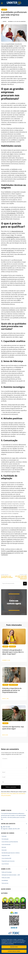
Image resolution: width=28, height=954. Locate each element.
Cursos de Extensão (6, 844)
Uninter (4, 21)
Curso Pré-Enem (5, 864)
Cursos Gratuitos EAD (6, 858)
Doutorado (4, 850)
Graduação (12, 646)
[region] (14, 944)
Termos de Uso (5, 883)
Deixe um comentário (21, 21)
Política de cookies (6, 877)
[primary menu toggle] (2, 3)
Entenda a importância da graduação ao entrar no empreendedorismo (12, 690)
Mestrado (4, 847)
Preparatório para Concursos (8, 861)
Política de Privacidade (7, 872)
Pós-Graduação (5, 839)
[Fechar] (26, 937)
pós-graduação (11, 213)
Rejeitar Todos (14, 946)
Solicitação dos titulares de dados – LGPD (11, 875)
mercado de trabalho (7, 46)
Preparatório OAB (5, 855)
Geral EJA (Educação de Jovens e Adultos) (10, 852)
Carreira (4, 9)
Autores (4, 893)
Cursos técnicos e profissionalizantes (10, 841)
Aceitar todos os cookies (14, 951)
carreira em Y (10, 250)
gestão (8, 209)
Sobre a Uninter (13, 684)
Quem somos (6, 889)
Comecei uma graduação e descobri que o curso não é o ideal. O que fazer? (13, 652)
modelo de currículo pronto (10, 507)
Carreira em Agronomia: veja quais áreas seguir (13, 728)
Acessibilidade (5, 880)
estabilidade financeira (12, 237)
